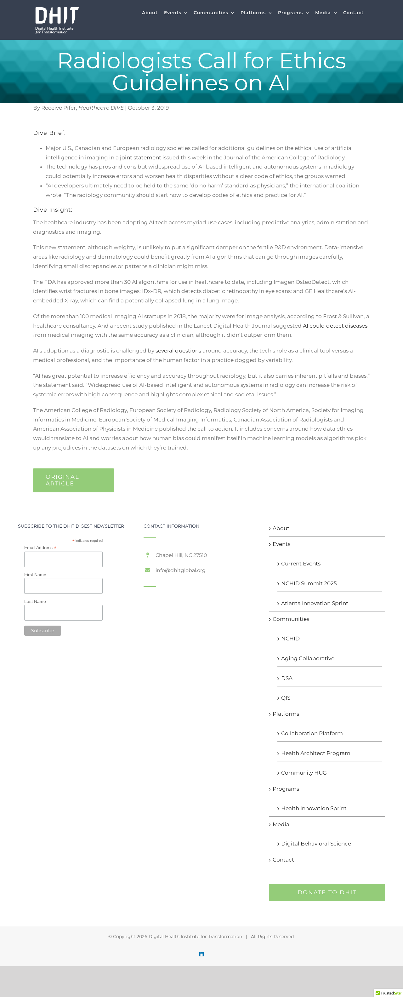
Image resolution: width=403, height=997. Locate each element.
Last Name (35, 601)
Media (281, 824)
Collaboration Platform (312, 733)
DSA (286, 678)
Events (281, 544)
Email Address (40, 548)
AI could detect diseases (335, 326)
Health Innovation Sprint (314, 808)
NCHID (290, 638)
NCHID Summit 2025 (309, 583)
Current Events (301, 563)
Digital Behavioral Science (316, 843)
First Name (35, 574)
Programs (286, 789)
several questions (178, 350)
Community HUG (304, 773)
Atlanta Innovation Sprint (314, 603)
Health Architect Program (315, 753)
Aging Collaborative (307, 658)
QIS (285, 698)
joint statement (140, 157)
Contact (283, 860)
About (281, 528)
